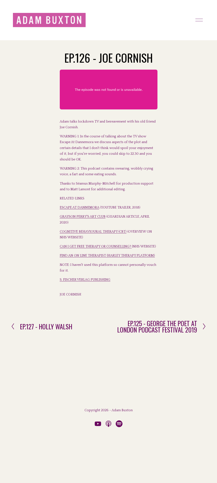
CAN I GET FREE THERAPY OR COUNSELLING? (96, 246)
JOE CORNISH (70, 294)
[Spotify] (119, 423)
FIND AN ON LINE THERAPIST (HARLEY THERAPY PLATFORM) (107, 255)
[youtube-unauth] (98, 423)
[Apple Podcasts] (108, 423)
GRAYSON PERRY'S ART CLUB (83, 216)
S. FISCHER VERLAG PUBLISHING (85, 280)
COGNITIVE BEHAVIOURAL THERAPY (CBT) (93, 231)
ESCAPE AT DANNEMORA (79, 207)
